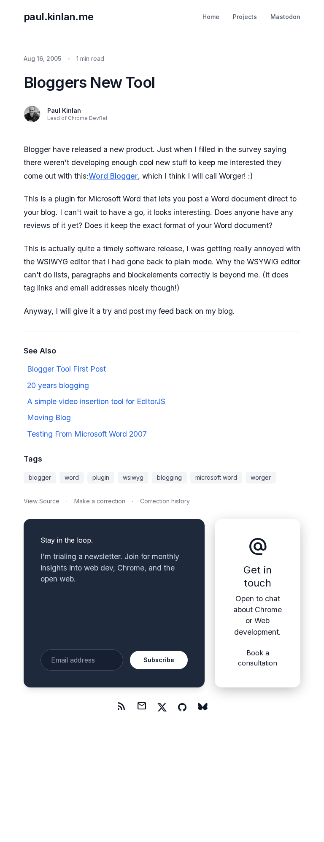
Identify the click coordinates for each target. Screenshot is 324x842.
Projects (245, 16)
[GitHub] (182, 707)
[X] (162, 707)
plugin (100, 477)
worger (261, 477)
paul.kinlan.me (59, 17)
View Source (41, 501)
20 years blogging (58, 385)
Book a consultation (257, 658)
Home (210, 16)
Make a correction (99, 501)
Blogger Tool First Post (66, 368)
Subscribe (158, 659)
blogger (40, 477)
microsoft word (216, 477)
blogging (169, 477)
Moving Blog (49, 417)
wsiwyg (133, 477)
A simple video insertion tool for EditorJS (96, 401)
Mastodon (285, 16)
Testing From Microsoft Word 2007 (87, 433)
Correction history (165, 501)
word (72, 477)
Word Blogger (113, 175)
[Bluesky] (202, 707)
